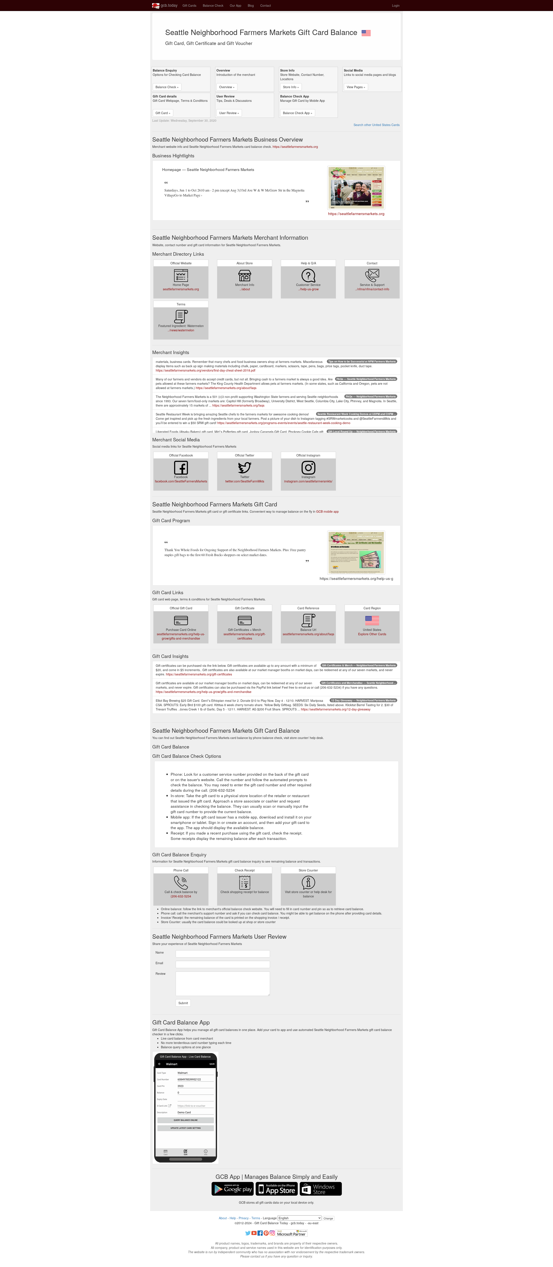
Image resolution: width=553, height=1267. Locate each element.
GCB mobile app (327, 511)
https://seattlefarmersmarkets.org (295, 146)
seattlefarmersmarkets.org (181, 289)
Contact (265, 5)
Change (328, 1218)
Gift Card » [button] (163, 113)
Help (233, 1218)
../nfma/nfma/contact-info (372, 289)
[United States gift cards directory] (366, 31)
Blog (251, 5)
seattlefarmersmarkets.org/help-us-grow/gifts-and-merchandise (181, 636)
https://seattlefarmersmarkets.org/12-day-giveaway (335, 709)
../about (245, 289)
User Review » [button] (229, 113)
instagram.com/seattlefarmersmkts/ (308, 481)
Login (396, 5)
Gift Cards (189, 5)
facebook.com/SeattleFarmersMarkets (181, 481)
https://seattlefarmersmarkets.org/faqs (238, 405)
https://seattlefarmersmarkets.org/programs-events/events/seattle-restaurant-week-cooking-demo (283, 423)
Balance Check (213, 5)
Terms (255, 1218)
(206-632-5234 (181, 896)
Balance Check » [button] (167, 87)
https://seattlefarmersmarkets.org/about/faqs (226, 388)
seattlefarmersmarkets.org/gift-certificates (245, 636)
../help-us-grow (308, 289)
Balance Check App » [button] (297, 113)
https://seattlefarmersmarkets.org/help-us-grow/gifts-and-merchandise (203, 691)
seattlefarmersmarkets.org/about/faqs (308, 634)
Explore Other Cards (372, 634)
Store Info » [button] (291, 87)
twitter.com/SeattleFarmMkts (244, 481)
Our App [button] (235, 5)
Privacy (244, 1218)
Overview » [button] (227, 87)
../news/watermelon (181, 330)
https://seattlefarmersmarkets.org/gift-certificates (199, 674)
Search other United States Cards (377, 125)
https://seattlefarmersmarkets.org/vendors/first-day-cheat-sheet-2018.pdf (205, 370)
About (223, 1218)
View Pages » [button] (356, 87)
